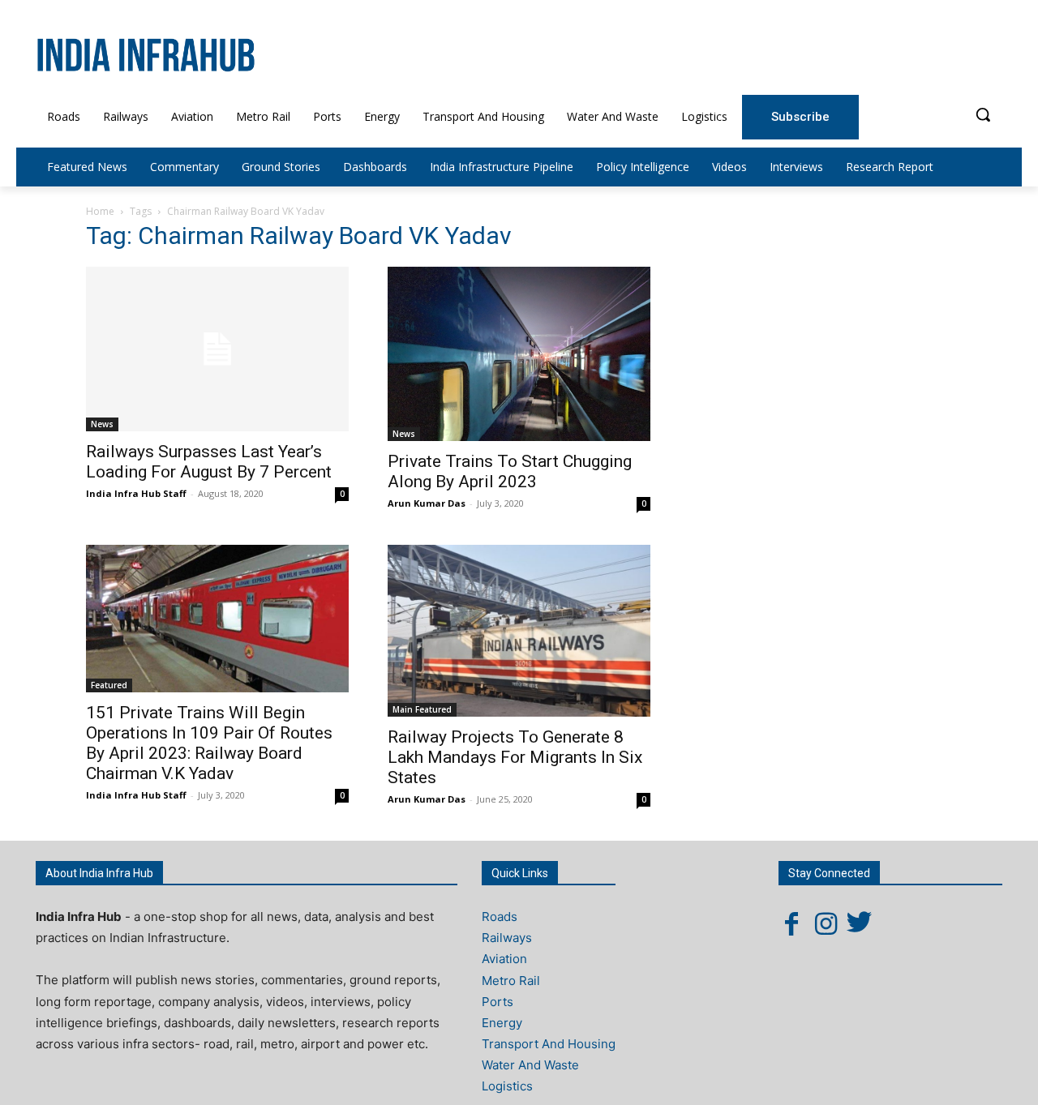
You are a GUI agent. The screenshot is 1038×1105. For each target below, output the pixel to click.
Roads (499, 916)
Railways (507, 937)
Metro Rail (511, 980)
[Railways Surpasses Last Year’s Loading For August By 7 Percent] (217, 349)
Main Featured (422, 709)
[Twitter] (860, 923)
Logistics (507, 1086)
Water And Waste (530, 1065)
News (102, 424)
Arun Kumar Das (426, 503)
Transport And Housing (549, 1043)
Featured (109, 685)
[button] (982, 114)
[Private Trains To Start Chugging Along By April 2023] (519, 354)
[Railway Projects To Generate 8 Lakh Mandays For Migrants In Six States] (519, 631)
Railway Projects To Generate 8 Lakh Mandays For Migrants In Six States (515, 757)
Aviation (504, 958)
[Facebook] (791, 923)
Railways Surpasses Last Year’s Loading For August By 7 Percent (209, 462)
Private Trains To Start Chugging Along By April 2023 (510, 471)
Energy (502, 1022)
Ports (497, 1001)
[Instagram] (826, 923)
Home (100, 211)
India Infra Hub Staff (136, 493)
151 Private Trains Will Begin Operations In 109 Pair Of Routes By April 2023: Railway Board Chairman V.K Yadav (209, 743)
